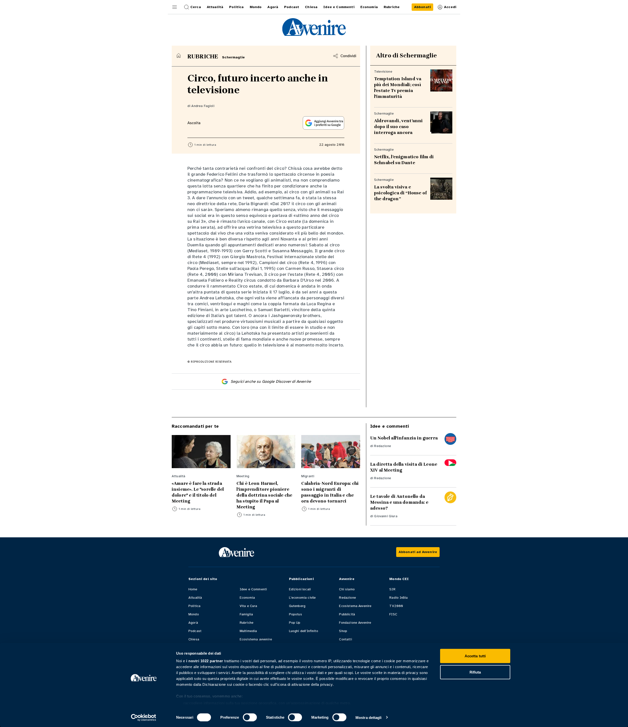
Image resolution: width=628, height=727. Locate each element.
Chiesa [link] (311, 7)
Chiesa (193, 639)
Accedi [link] (450, 7)
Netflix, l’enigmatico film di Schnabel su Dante (404, 159)
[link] (422, 7)
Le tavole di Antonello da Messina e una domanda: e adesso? (399, 502)
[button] (175, 7)
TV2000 (396, 606)
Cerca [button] (195, 7)
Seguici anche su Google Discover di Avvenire (271, 381)
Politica (194, 606)
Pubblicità (347, 614)
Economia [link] (369, 7)
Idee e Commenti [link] (338, 7)
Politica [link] (236, 7)
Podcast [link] (291, 7)
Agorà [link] (272, 7)
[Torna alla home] (179, 55)
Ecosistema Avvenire (355, 606)
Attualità (195, 597)
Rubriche (246, 623)
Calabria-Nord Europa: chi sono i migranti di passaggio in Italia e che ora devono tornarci (330, 492)
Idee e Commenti (253, 589)
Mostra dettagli (368, 717)
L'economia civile (302, 597)
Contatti (345, 639)
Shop (343, 631)
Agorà (193, 623)
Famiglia (246, 614)
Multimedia (248, 631)
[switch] (250, 717)
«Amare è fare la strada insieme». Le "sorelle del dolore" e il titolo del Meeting (198, 492)
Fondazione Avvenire (355, 623)
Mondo (193, 614)
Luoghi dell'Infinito (303, 631)
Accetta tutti (475, 656)
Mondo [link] (256, 7)
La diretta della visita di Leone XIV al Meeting (403, 467)
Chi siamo (346, 589)
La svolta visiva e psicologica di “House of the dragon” (400, 192)
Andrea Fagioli (202, 106)
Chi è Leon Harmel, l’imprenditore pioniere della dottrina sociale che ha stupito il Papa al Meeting (264, 495)
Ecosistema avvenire (256, 639)
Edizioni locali (300, 589)
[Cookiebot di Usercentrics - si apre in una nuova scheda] (143, 717)
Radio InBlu (398, 597)
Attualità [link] (215, 7)
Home (192, 589)
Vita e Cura (248, 606)
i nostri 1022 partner (204, 661)
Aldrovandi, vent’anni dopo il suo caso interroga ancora (398, 126)
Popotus (295, 614)
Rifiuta (475, 672)
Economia (247, 597)
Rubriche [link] (392, 7)
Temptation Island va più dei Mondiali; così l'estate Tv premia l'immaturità (397, 87)
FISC (393, 614)
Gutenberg (297, 606)
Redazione (382, 446)
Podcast (194, 631)
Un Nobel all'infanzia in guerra (404, 438)
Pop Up (295, 623)
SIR (392, 589)
